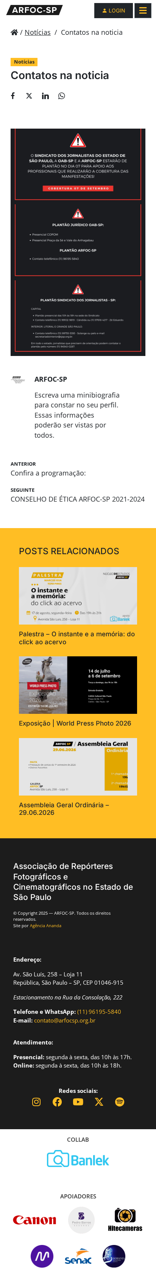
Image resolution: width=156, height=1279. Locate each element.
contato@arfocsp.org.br (64, 1020)
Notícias (38, 32)
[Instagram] (36, 1101)
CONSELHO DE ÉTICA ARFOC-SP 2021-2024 (78, 499)
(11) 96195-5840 (99, 1011)
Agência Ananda (45, 925)
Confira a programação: (48, 472)
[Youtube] (78, 1101)
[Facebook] (57, 1101)
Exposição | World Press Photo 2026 (75, 723)
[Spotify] (120, 1101)
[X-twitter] (99, 1101)
